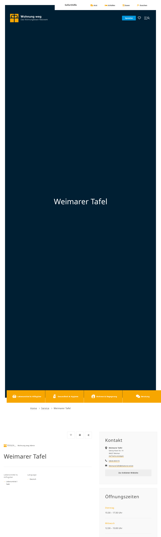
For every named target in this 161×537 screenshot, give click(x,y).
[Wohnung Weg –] (31, 18)
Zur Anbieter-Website (128, 473)
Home (33, 408)
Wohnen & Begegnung (106, 396)
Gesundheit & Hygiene (68, 396)
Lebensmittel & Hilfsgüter (29, 396)
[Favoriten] (139, 18)
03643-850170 (114, 461)
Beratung (145, 396)
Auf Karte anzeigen (116, 456)
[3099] (71, 435)
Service (45, 408)
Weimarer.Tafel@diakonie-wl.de (121, 466)
